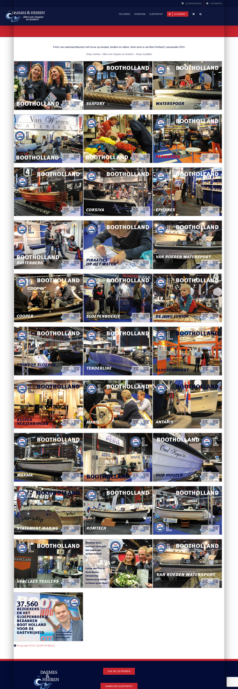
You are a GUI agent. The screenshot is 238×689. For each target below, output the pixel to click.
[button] (200, 13)
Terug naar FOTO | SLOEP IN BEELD (36, 645)
